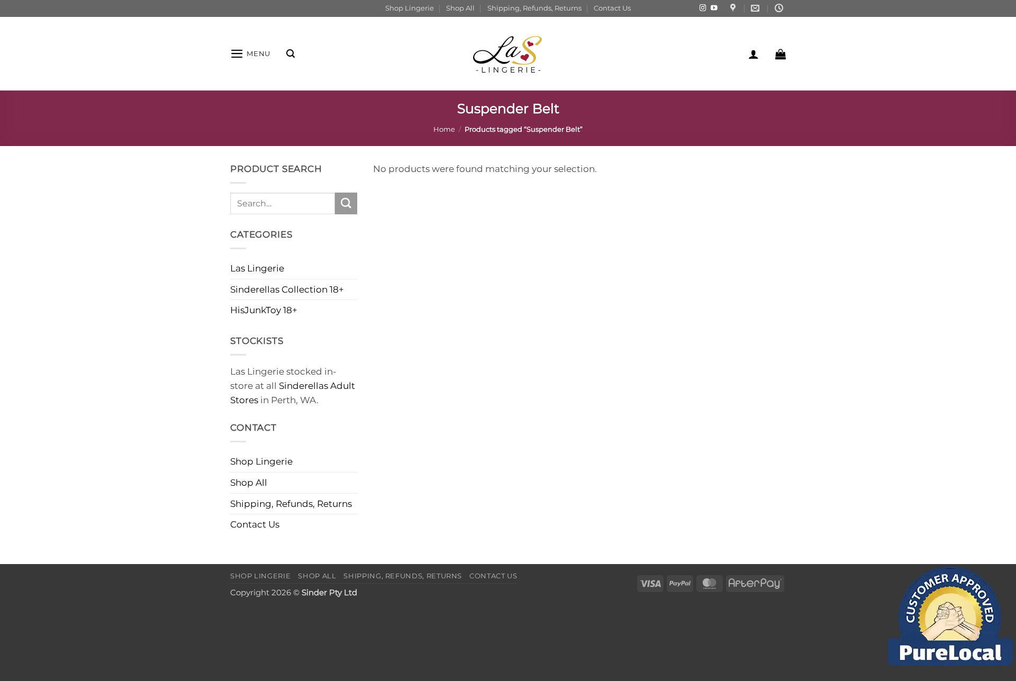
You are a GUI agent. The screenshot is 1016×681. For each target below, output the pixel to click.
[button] (250, 53)
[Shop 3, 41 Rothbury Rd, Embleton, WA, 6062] (734, 8)
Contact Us (612, 8)
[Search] (290, 53)
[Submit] (346, 203)
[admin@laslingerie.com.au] (756, 8)
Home (444, 129)
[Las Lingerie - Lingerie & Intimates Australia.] (508, 53)
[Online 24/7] (780, 8)
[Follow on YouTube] (714, 8)
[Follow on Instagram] (703, 8)
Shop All (460, 8)
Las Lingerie (257, 268)
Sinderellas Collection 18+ (287, 289)
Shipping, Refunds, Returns (534, 8)
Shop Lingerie (409, 8)
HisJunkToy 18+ (263, 310)
